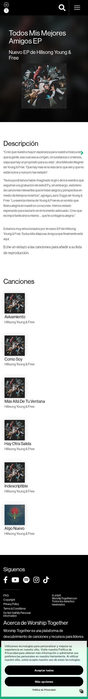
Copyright (9, 599)
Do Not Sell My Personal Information (16, 614)
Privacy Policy (11, 604)
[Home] (6, 8)
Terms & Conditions (14, 608)
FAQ (6, 595)
